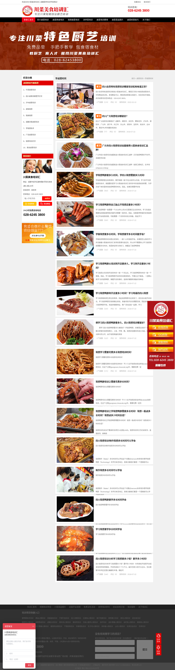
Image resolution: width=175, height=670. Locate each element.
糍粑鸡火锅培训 (27, 622)
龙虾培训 (103, 622)
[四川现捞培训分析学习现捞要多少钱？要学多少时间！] (75, 580)
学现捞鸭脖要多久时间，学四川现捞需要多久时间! (120, 175)
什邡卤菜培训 (31, 90)
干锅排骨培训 (69, 626)
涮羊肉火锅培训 (65, 622)
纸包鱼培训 (136, 618)
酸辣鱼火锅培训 (143, 622)
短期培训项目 (45, 607)
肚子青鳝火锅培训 (42, 626)
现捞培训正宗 (31, 141)
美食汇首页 (28, 20)
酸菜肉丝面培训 (56, 626)
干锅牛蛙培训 (64, 618)
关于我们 (146, 20)
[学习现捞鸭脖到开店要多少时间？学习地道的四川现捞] (75, 315)
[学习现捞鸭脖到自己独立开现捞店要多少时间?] (75, 226)
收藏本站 (137, 2)
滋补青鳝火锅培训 (115, 622)
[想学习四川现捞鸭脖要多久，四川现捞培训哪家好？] (75, 344)
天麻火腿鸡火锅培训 (90, 622)
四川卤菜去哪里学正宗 (34, 96)
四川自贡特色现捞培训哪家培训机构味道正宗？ (125, 87)
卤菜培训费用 (102, 20)
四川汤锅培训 (76, 618)
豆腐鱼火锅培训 (88, 618)
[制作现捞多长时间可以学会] (75, 492)
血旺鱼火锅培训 (129, 622)
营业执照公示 (137, 665)
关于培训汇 (143, 607)
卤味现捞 (29, 109)
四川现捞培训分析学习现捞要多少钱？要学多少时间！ (122, 559)
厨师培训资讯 (104, 607)
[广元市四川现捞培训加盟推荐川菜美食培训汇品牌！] (75, 167)
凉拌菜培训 (88, 20)
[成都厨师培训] (46, 15)
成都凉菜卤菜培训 (32, 122)
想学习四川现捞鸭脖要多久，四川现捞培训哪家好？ (121, 323)
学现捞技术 (30, 128)
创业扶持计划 (118, 607)
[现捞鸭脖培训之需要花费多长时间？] (75, 403)
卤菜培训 (140, 78)
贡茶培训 (142, 626)
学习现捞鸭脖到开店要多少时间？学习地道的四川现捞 (122, 293)
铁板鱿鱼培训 (52, 618)
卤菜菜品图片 (117, 20)
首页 (133, 78)
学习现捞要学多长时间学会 (109, 529)
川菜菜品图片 (60, 607)
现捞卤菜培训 (73, 20)
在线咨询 (158, 640)
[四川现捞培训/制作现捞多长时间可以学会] (75, 462)
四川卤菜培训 (43, 20)
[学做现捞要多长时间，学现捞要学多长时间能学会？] (75, 256)
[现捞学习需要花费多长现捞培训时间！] (75, 374)
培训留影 (131, 607)
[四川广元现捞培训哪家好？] (75, 138)
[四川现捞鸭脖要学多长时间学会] (75, 521)
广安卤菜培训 (31, 135)
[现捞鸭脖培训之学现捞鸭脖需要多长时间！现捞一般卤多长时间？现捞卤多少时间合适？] (75, 433)
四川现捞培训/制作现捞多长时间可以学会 (116, 441)
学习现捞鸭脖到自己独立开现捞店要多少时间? (118, 205)
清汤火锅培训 (125, 618)
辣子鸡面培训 (101, 618)
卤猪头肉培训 (52, 622)
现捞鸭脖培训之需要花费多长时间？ (113, 382)
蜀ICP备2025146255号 (90, 668)
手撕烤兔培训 (81, 626)
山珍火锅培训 (120, 626)
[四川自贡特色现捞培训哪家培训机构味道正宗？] (75, 108)
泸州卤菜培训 (31, 103)
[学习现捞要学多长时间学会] (75, 551)
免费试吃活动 (89, 607)
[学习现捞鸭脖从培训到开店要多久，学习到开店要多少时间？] (75, 285)
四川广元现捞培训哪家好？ (115, 116)
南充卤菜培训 (32, 148)
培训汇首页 (32, 607)
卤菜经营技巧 (133, 20)
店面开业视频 (75, 607)
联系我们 (147, 2)
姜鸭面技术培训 (27, 618)
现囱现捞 (29, 116)
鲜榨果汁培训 (113, 618)
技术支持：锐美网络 (39, 665)
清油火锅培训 (40, 618)
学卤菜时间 (149, 78)
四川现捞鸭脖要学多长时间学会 (111, 500)
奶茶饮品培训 (132, 626)
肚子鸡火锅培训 (93, 626)
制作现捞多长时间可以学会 (109, 470)
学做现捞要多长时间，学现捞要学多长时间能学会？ (121, 234)
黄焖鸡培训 (77, 622)
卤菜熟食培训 (58, 20)
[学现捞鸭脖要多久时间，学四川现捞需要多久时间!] (75, 197)
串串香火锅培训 (107, 626)
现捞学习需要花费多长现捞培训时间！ (114, 352)
